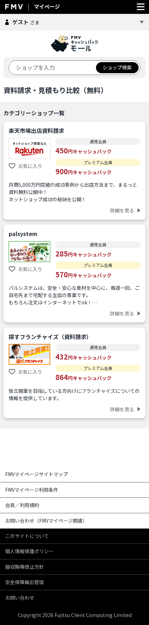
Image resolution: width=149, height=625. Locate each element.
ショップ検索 (117, 67)
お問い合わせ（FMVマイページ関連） (46, 520)
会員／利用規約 (22, 504)
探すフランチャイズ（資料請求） (50, 336)
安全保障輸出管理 (24, 581)
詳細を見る (122, 210)
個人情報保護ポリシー (29, 551)
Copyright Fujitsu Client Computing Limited (75, 614)
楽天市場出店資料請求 (36, 130)
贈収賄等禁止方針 (24, 566)
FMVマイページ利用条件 (31, 489)
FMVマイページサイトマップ (36, 474)
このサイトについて (27, 535)
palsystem (23, 233)
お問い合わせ (19, 597)
